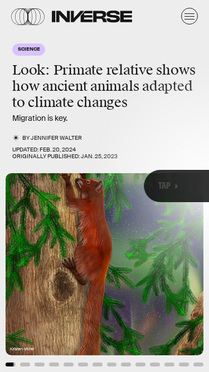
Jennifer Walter (56, 137)
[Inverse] (92, 16)
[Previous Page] (34, 186)
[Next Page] (139, 186)
